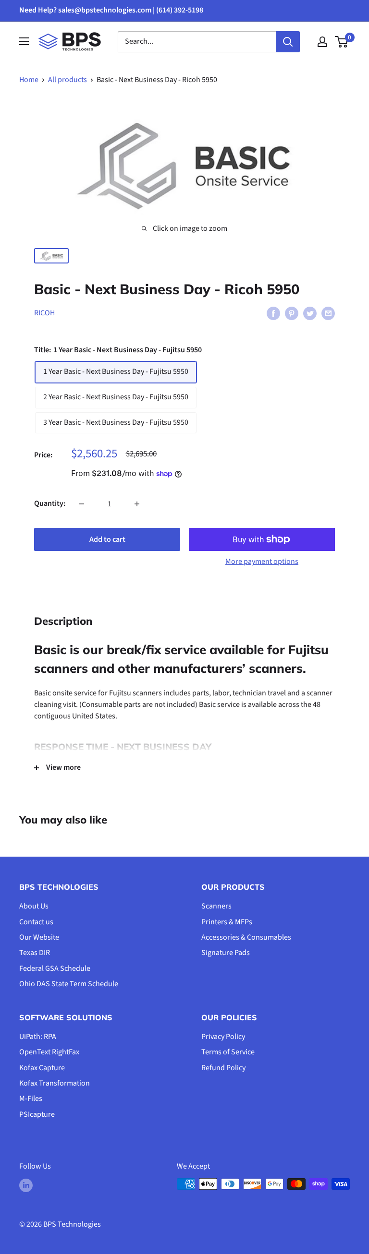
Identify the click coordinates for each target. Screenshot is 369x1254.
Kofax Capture (42, 1068)
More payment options (261, 561)
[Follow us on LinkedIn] (26, 1185)
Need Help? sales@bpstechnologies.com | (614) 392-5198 (111, 10)
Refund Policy (223, 1068)
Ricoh (44, 313)
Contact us (36, 922)
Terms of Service (228, 1052)
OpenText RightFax (49, 1052)
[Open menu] (24, 41)
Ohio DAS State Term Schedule (68, 984)
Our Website (39, 937)
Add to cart (107, 539)
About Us (34, 906)
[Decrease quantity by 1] (82, 504)
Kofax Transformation (54, 1083)
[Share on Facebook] (273, 313)
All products (67, 79)
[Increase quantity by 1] (137, 504)
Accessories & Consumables (246, 937)
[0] (342, 42)
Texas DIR (34, 952)
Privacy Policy (223, 1036)
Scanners (216, 906)
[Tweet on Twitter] (310, 313)
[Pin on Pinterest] (291, 313)
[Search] (288, 41)
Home (28, 79)
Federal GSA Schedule (54, 968)
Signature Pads (225, 952)
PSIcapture (37, 1114)
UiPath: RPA (37, 1036)
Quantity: (49, 503)
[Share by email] (328, 313)
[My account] (322, 41)
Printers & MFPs (226, 922)
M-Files (30, 1098)
